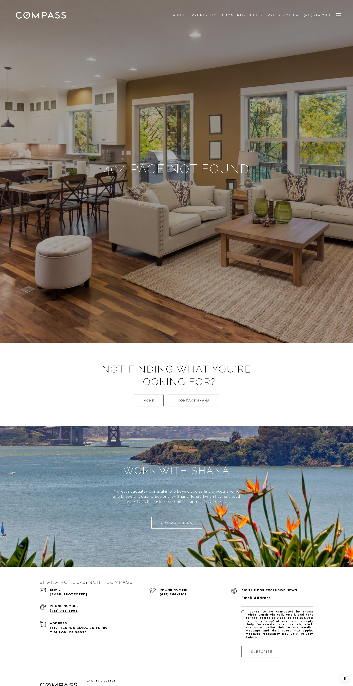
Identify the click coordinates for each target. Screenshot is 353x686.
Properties (204, 15)
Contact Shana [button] (194, 400)
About (179, 15)
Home (148, 400)
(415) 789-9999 (64, 610)
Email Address (256, 598)
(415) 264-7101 (173, 594)
